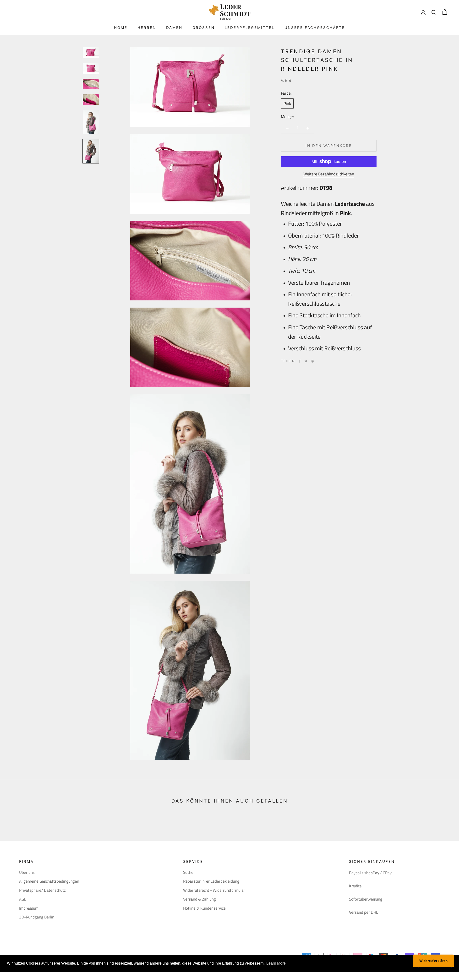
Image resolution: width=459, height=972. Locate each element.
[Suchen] (434, 12)
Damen (174, 27)
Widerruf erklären (433, 960)
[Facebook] (299, 361)
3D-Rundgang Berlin (36, 917)
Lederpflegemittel (249, 27)
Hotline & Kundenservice (204, 908)
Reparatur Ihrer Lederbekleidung (211, 881)
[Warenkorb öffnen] (445, 12)
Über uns (27, 872)
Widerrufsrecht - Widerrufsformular (214, 890)
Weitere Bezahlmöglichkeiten (328, 174)
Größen (203, 27)
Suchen (189, 872)
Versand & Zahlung (199, 899)
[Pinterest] (312, 361)
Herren (146, 27)
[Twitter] (306, 361)
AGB (22, 899)
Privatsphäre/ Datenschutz (42, 890)
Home (120, 27)
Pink (287, 103)
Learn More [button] (276, 963)
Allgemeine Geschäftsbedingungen (49, 881)
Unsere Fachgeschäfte (314, 27)
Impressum (28, 908)
